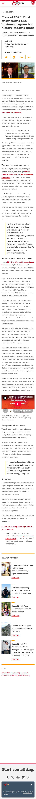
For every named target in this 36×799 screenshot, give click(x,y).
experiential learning (23, 675)
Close (31, 786)
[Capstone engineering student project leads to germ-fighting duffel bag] (6, 591)
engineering (16, 673)
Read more (15, 577)
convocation (5, 673)
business (25, 673)
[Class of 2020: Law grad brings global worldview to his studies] (6, 629)
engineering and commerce (11, 112)
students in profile (7, 675)
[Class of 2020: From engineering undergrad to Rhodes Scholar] (6, 609)
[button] (7, 57)
